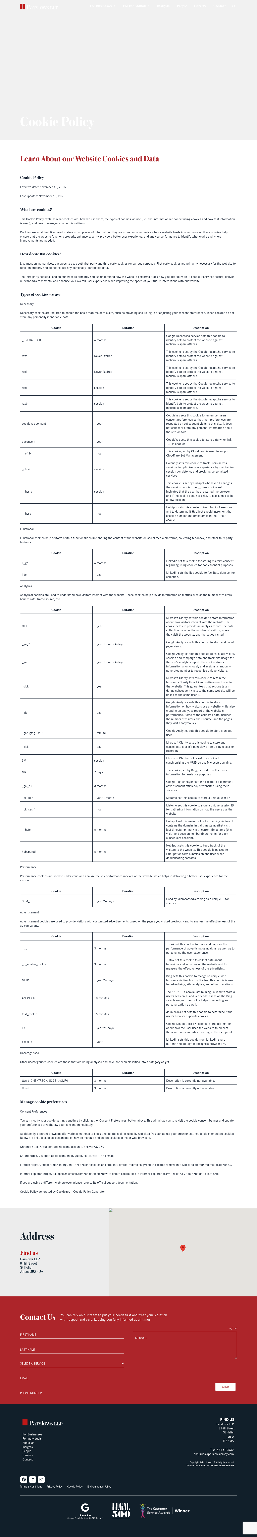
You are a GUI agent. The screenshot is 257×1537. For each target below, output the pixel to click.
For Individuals (134, 6)
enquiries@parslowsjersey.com (214, 1454)
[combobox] (72, 1363)
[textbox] (71, 1363)
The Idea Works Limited (221, 1465)
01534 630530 (223, 1449)
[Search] (233, 6)
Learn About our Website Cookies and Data (89, 159)
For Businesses (101, 6)
